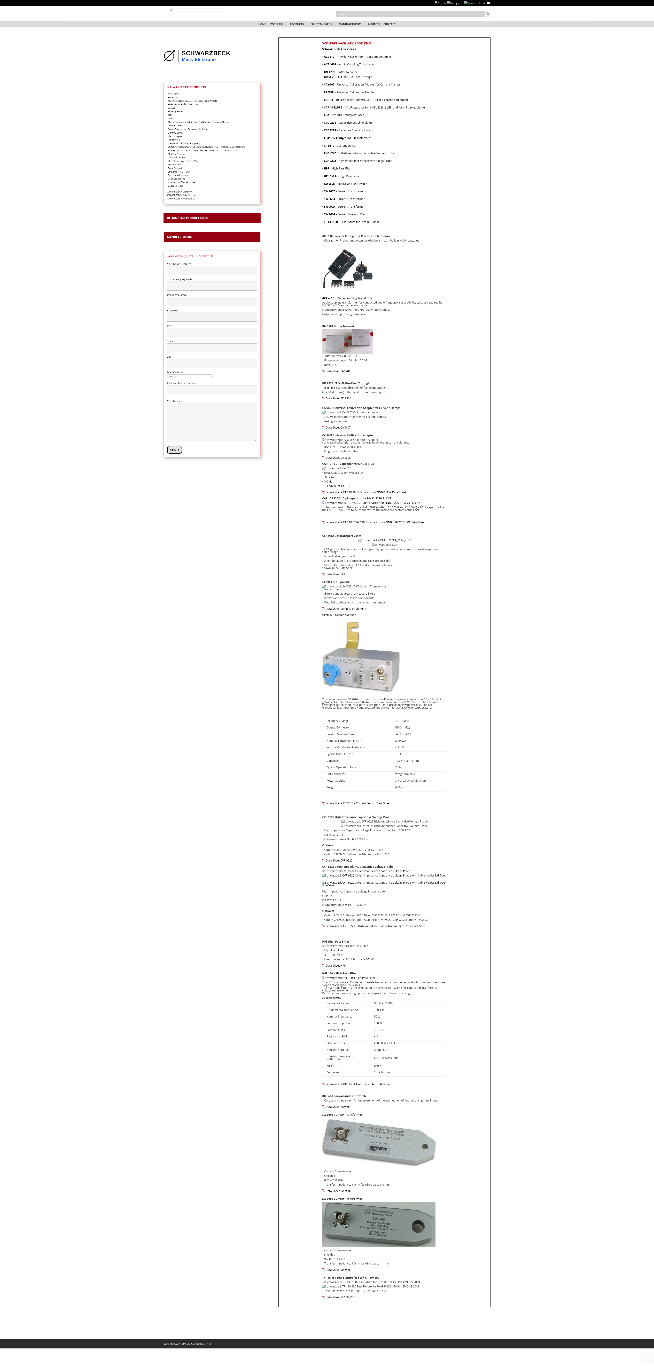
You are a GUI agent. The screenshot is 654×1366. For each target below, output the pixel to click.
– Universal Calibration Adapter (349, 92)
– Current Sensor (340, 146)
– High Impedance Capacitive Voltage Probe (359, 153)
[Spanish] (471, 3)
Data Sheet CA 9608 (338, 458)
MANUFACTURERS (350, 24)
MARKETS (374, 24)
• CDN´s (170, 115)
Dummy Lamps (175, 132)
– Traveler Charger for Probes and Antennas (358, 57)
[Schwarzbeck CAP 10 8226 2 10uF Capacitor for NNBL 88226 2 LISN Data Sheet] (323, 522)
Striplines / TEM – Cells (178, 171)
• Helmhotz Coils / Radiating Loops (184, 143)
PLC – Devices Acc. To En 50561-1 (184, 160)
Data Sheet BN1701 (338, 371)
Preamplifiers (174, 164)
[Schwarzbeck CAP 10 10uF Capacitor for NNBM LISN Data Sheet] (323, 492)
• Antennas (172, 97)
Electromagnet (175, 136)
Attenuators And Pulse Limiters (183, 104)
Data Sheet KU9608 (338, 1107)
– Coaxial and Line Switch (345, 184)
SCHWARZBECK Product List (181, 198)
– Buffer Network (340, 72)
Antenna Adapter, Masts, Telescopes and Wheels (192, 100)
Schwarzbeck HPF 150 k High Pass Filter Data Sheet (358, 1084)
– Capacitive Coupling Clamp (348, 123)
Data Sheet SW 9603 (338, 1270)
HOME (262, 24)
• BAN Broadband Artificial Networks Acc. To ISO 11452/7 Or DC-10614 (202, 150)
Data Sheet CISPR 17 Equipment (346, 609)
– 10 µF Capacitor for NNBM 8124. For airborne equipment (365, 100)
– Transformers (347, 138)
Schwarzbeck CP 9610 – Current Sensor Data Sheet (358, 803)
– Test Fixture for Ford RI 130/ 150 (352, 222)
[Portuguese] (455, 3)
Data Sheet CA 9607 (338, 427)
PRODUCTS (297, 24)
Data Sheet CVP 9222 (339, 860)
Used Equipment (176, 178)
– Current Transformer (344, 191)
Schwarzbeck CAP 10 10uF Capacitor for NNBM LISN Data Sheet (366, 492)
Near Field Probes (176, 157)
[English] (441, 3)
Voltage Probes (176, 185)
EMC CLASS (276, 24)
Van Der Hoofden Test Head (181, 182)
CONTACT (389, 24)
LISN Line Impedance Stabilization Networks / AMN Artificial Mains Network (206, 146)
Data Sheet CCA (336, 574)
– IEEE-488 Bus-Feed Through (348, 77)
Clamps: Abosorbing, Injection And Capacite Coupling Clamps (198, 121)
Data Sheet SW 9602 (338, 1191)
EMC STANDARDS (321, 24)
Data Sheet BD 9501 (338, 398)
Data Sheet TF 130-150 (340, 1297)
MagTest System (176, 154)
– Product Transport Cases (344, 115)
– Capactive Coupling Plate (347, 130)
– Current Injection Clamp (346, 214)
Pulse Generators (176, 168)
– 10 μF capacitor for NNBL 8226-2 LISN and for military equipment (374, 107)
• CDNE (170, 118)
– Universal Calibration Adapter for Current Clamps (362, 84)
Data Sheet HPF (336, 965)
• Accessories (173, 93)
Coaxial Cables (174, 125)
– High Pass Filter (338, 168)
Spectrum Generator (178, 175)
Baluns (171, 107)
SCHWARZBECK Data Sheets (181, 195)
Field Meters (173, 139)
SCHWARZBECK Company (179, 191)
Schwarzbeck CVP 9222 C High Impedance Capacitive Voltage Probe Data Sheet (376, 926)
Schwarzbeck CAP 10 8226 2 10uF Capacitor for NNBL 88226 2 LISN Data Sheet (375, 522)
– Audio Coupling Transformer (350, 64)
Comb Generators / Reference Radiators (187, 129)
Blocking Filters (175, 111)
